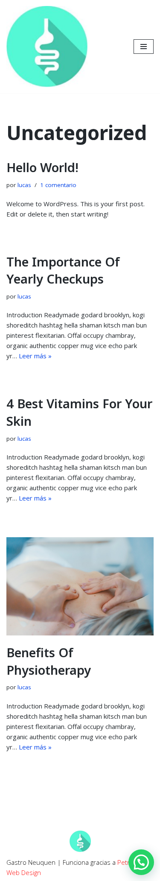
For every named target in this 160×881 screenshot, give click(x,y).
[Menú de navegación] (144, 46)
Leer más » (35, 355)
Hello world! (42, 167)
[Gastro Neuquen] (46, 46)
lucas (24, 185)
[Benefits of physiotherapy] (80, 586)
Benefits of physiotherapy (48, 661)
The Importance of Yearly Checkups (63, 270)
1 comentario (58, 185)
